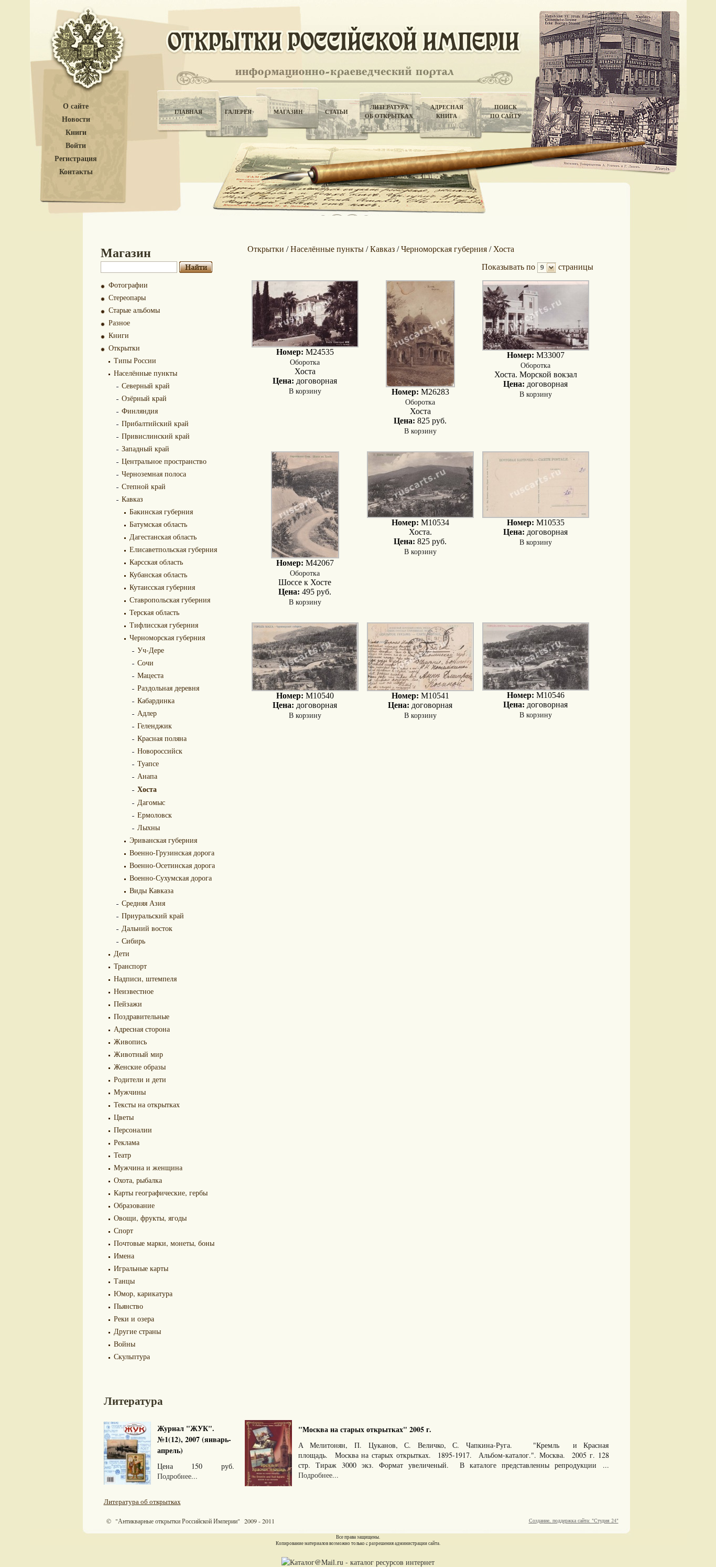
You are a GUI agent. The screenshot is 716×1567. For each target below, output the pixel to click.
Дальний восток (147, 928)
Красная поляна (162, 738)
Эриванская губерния (163, 840)
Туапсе (148, 763)
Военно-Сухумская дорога (170, 878)
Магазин (288, 112)
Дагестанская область (163, 537)
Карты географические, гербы (161, 1193)
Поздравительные (141, 1016)
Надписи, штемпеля (145, 978)
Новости (76, 119)
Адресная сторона (142, 1029)
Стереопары (127, 297)
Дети (121, 953)
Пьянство (128, 1306)
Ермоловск (154, 815)
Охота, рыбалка (138, 1180)
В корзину (305, 391)
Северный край (146, 385)
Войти (76, 146)
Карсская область (156, 562)
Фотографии (128, 285)
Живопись (130, 1041)
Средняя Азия (143, 903)
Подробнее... (177, 1476)
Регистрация (76, 159)
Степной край (144, 486)
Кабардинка (156, 700)
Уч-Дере (150, 650)
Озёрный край (144, 398)
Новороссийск (159, 751)
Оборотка (305, 362)
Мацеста (150, 675)
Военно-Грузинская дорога (171, 852)
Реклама (126, 1142)
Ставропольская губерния (169, 600)
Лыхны (148, 827)
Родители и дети (140, 1079)
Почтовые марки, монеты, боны (164, 1243)
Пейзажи (128, 1004)
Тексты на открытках (147, 1104)
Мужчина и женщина (148, 1167)
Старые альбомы (134, 310)
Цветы (124, 1117)
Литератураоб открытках (389, 111)
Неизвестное (134, 991)
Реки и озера (134, 1319)
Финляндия (140, 411)
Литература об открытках (142, 1501)
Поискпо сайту (506, 111)
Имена (124, 1256)
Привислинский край (156, 436)
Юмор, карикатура (143, 1293)
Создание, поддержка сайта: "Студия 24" (574, 1520)
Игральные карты (141, 1268)
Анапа (147, 776)
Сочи (145, 663)
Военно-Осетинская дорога (172, 865)
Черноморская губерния (167, 637)
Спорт (123, 1230)
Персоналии (133, 1130)
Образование (134, 1205)
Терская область (154, 612)
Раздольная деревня (168, 688)
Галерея (238, 112)
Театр (122, 1155)
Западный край (145, 448)
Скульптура (132, 1356)
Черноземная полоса (154, 474)
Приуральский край (153, 915)
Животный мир (138, 1054)
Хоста (147, 789)
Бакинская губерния (161, 511)
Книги (76, 132)
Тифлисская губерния (163, 625)
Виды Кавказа (151, 890)
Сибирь (133, 941)
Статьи (336, 112)
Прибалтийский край (155, 423)
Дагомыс (151, 802)
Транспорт (130, 966)
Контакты (76, 172)
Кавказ (132, 499)
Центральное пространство (164, 461)
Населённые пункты (145, 373)
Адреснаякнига (446, 111)
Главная (188, 112)
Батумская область (158, 524)
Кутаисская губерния (162, 587)
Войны (124, 1344)
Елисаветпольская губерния (173, 549)
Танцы (124, 1281)
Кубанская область (158, 574)
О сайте (76, 106)
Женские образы (140, 1067)
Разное (119, 322)
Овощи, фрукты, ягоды (150, 1218)
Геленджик (154, 725)
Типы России (135, 360)
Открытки (124, 348)
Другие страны (137, 1331)
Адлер (147, 713)
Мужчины (130, 1092)
